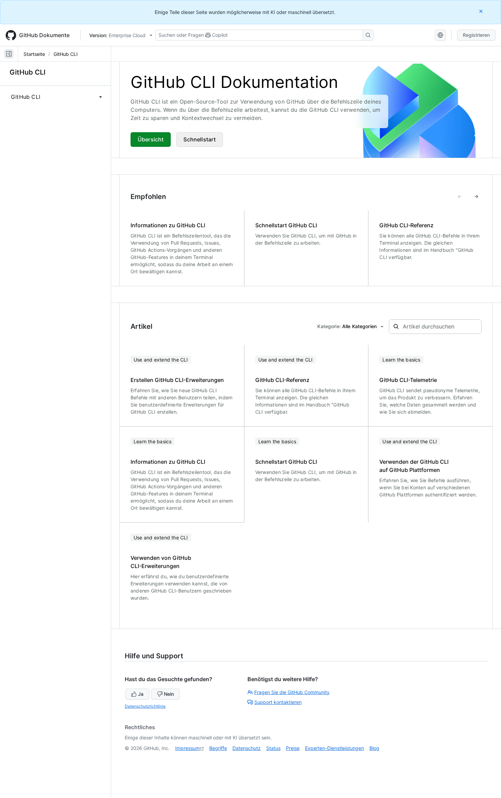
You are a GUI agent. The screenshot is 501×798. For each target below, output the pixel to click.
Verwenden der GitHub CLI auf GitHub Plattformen (414, 465)
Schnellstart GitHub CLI (286, 225)
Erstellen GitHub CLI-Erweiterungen (177, 380)
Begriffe (218, 748)
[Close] (481, 11)
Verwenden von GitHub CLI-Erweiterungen (161, 561)
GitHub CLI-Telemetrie (408, 380)
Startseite (34, 54)
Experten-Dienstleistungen (334, 748)
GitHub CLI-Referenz (406, 225)
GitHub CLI (66, 54)
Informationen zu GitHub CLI (168, 225)
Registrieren (476, 35)
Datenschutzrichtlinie (145, 706)
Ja (140, 694)
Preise (293, 748)
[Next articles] (476, 196)
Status (273, 748)
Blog (374, 748)
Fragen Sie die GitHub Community (292, 692)
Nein (169, 694)
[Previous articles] (459, 196)
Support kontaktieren (278, 702)
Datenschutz (246, 748)
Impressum (187, 748)
